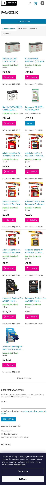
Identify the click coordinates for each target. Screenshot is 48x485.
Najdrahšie (33, 28)
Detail (30, 123)
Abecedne (6, 33)
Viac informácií (20, 464)
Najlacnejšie (22, 28)
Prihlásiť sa (8, 419)
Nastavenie (23, 471)
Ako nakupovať (6, 431)
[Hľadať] (29, 3)
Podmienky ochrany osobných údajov (15, 437)
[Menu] (42, 3)
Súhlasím (23, 479)
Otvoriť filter (24, 21)
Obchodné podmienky (9, 434)
